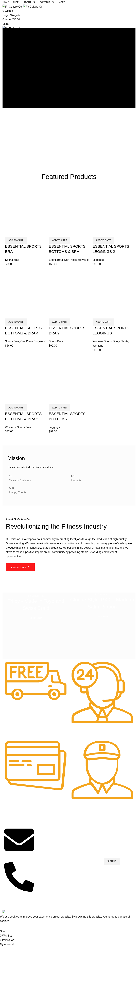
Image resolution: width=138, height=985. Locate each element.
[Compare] (9, 232)
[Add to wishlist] (27, 232)
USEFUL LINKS (79, 818)
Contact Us (76, 830)
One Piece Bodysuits (76, 259)
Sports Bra (43, 841)
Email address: (113, 845)
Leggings (98, 259)
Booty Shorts (120, 341)
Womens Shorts (102, 341)
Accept (6, 926)
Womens (98, 345)
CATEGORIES (45, 818)
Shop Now (76, 835)
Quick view (18, 232)
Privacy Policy (78, 824)
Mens (40, 824)
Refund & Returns (80, 841)
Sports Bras (12, 259)
